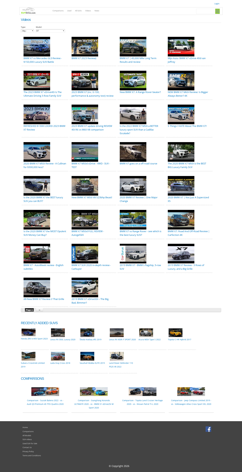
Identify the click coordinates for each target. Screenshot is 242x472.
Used (69, 10)
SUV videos (27, 439)
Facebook (208, 429)
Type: (23, 27)
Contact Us (27, 447)
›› (39, 310)
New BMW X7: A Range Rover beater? (140, 92)
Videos (88, 10)
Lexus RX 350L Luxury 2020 (62, 339)
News (97, 10)
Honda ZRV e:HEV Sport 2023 (34, 338)
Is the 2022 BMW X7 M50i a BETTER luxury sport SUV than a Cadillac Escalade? (139, 129)
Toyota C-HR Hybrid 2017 (179, 339)
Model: (39, 27)
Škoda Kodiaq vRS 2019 (90, 339)
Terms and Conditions (32, 455)
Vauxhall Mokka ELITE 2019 (92, 363)
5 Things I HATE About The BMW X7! (187, 126)
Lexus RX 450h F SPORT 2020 (122, 339)
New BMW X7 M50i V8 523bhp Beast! (92, 197)
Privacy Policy (28, 451)
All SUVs (78, 10)
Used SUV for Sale (30, 443)
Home (25, 427)
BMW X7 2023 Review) (84, 58)
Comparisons (58, 10)
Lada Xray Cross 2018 (60, 363)
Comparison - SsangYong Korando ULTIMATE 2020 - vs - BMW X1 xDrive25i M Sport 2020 (94, 404)
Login (216, 3)
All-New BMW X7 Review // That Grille (44, 299)
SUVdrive (30, 11)
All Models (27, 435)
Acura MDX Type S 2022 (150, 339)
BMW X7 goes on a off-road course (138, 163)
